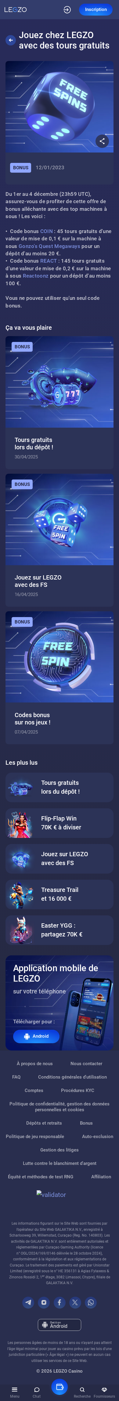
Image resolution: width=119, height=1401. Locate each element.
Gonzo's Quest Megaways (49, 246)
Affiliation (101, 1177)
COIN (46, 231)
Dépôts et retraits (44, 1123)
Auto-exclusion (97, 1136)
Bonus (86, 1123)
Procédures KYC (77, 1090)
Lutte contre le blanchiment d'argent (59, 1163)
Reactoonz (36, 276)
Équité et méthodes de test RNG (40, 1177)
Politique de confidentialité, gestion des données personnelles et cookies (59, 1107)
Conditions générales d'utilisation (72, 1077)
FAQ (16, 1077)
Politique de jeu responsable (35, 1136)
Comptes (34, 1090)
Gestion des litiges (59, 1150)
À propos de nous (35, 1063)
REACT (48, 261)
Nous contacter (86, 1063)
